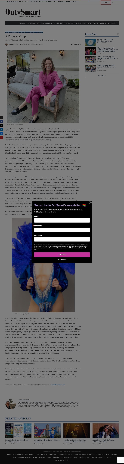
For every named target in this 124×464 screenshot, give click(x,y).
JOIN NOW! (62, 255)
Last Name (38, 235)
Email (36, 216)
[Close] (90, 202)
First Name (38, 225)
